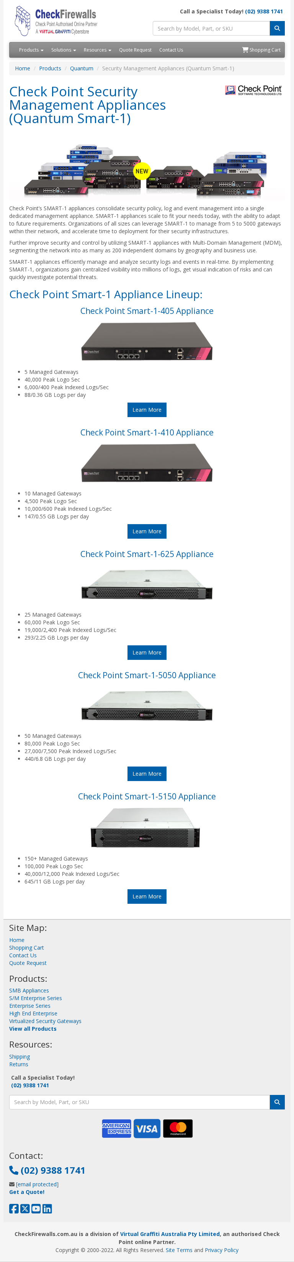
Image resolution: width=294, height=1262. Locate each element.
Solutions (61, 50)
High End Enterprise (33, 1013)
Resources (96, 50)
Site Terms (179, 1250)
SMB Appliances (29, 990)
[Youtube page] (36, 1210)
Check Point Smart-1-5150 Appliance (147, 796)
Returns (18, 1064)
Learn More (147, 409)
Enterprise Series (30, 1005)
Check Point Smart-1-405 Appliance (147, 310)
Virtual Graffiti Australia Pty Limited (170, 1234)
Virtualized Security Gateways (45, 1021)
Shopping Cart (264, 50)
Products (29, 50)
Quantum (81, 68)
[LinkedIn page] (47, 1210)
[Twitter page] (25, 1210)
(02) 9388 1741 (264, 11)
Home (22, 68)
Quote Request (135, 50)
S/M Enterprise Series (35, 998)
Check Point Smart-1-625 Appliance (147, 554)
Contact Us (171, 50)
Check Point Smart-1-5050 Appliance (147, 675)
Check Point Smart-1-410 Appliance (147, 432)
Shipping (19, 1056)
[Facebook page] (14, 1210)
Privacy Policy (221, 1250)
